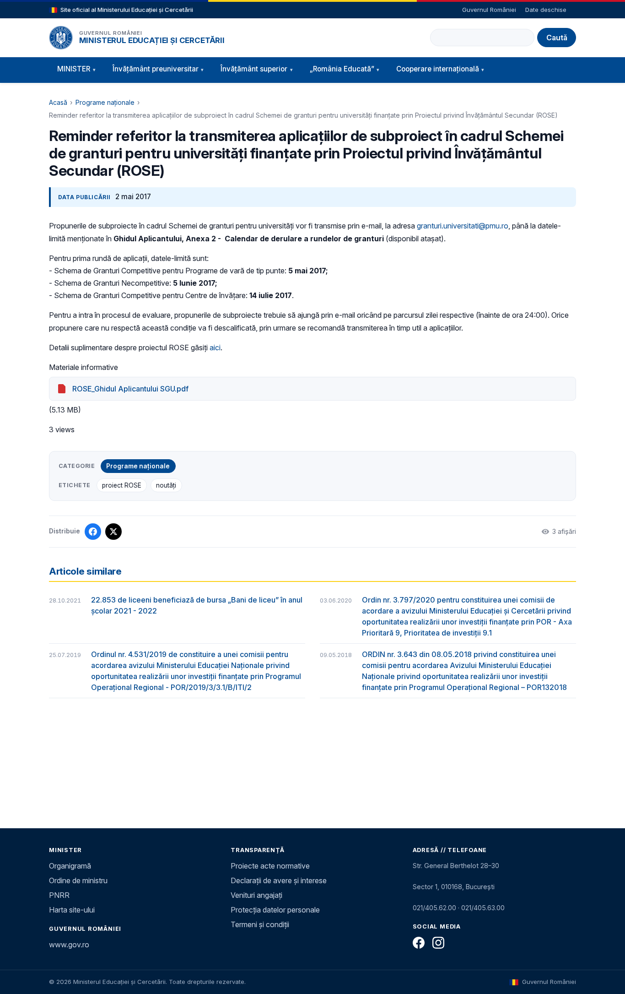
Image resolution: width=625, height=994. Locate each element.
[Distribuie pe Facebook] (93, 531)
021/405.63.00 (483, 908)
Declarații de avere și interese (279, 880)
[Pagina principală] (61, 37)
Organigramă (70, 865)
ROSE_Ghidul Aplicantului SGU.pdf (130, 388)
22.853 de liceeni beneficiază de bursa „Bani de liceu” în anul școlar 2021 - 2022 (196, 605)
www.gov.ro (69, 944)
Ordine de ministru (78, 880)
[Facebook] (419, 943)
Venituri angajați (256, 895)
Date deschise (545, 9)
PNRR (59, 895)
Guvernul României (489, 9)
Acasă (58, 102)
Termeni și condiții (260, 924)
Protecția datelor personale (275, 909)
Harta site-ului (72, 909)
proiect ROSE (121, 485)
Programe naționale (105, 102)
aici (215, 347)
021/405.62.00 (434, 908)
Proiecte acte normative (270, 865)
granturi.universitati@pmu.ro (462, 225)
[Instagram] (438, 943)
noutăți (166, 485)
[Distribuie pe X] (113, 531)
